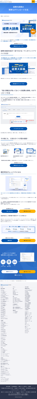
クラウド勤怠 (4, 324)
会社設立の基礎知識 (27, 300)
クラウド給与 (2, 327)
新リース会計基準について (4, 361)
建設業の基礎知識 (27, 306)
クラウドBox (4, 316)
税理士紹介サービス (15, 292)
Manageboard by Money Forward (5, 373)
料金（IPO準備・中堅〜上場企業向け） (18, 301)
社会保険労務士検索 (15, 294)
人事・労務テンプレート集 (28, 316)
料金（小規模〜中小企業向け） (17, 300)
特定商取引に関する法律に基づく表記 (7, 388)
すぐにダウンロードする (18, 128)
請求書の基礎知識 (27, 297)
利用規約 (29, 386)
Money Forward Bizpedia (29, 290)
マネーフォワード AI (4, 381)
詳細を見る (10, 240)
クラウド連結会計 (3, 314)
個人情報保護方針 (14, 386)
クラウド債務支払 (3, 309)
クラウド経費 (3, 307)
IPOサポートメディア (15, 305)
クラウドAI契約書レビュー (4, 350)
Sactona (6, 375)
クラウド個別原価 (3, 312)
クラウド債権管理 (4, 305)
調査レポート (26, 326)
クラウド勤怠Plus (4, 326)
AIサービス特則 (23, 389)
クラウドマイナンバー (4, 333)
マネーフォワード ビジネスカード (5, 353)
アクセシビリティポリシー (15, 389)
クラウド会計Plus (3, 292)
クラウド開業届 (3, 352)
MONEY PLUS (27, 330)
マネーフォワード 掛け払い (4, 318)
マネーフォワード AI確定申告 (4, 297)
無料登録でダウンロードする (18, 83)
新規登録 (33, 1)
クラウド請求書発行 (5, 301)
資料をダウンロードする (18, 46)
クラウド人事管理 (3, 322)
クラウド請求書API (15, 311)
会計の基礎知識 (27, 294)
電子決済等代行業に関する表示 (31, 388)
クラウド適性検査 (3, 339)
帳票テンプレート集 (27, 315)
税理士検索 (14, 293)
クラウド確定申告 (5, 296)
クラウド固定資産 (3, 311)
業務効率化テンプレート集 (28, 321)
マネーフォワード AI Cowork (5, 379)
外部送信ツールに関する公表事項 (19, 388)
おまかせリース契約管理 (4, 344)
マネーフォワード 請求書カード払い (5, 368)
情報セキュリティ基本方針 (23, 386)
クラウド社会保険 (3, 331)
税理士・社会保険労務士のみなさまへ (18, 308)
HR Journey (26, 332)
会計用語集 (26, 291)
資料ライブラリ (27, 324)
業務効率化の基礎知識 (28, 303)
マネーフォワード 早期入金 (4, 370)
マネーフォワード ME (27, 328)
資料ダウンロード (9, 271)
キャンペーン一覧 (27, 325)
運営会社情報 (8, 386)
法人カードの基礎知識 (28, 302)
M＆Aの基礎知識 (27, 307)
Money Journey (27, 331)
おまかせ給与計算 (3, 345)
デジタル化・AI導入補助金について (5, 360)
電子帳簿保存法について (4, 359)
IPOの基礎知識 (27, 301)
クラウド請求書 (5, 299)
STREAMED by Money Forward (5, 371)
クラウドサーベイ (4, 337)
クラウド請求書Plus (3, 303)
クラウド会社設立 (3, 351)
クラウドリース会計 (4, 294)
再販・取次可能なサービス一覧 (5, 364)
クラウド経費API (15, 312)
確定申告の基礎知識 (27, 295)
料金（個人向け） (15, 297)
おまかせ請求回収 (3, 343)
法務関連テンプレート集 (28, 317)
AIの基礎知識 (26, 309)
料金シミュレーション (16, 302)
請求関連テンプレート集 (28, 312)
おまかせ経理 (2, 342)
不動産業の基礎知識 (27, 308)
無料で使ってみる (27, 211)
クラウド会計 (2, 290)
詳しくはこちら (10, 211)
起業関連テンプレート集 (28, 318)
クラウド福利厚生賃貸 (4, 335)
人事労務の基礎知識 (27, 296)
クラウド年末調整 (3, 329)
